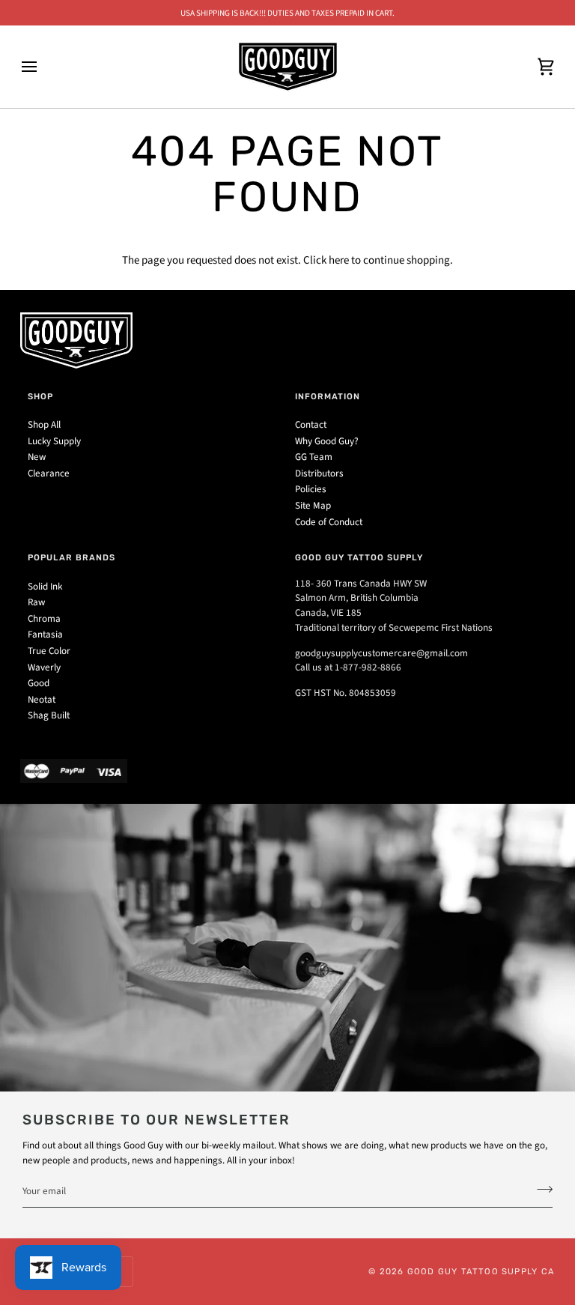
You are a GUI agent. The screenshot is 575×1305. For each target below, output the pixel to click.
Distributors (319, 473)
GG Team (313, 457)
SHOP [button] (40, 396)
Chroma (44, 619)
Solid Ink (45, 586)
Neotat (41, 699)
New (37, 457)
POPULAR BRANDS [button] (71, 557)
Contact (310, 425)
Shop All (44, 425)
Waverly (44, 667)
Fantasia (45, 634)
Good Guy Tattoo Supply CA (481, 1271)
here (339, 260)
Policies (310, 489)
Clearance (49, 473)
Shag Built (49, 715)
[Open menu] (42, 66)
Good (38, 683)
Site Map (313, 505)
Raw (36, 602)
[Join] (540, 1190)
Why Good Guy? (327, 441)
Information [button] (327, 396)
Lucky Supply (54, 441)
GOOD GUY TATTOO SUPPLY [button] (359, 557)
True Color (49, 651)
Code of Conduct (328, 522)
